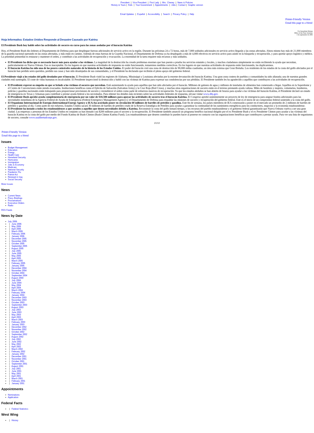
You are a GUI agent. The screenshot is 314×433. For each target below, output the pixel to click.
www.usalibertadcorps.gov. (43, 117)
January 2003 (18, 324)
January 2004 (18, 295)
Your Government (144, 5)
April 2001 (16, 376)
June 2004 (16, 283)
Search (166, 14)
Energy (11, 152)
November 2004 (19, 270)
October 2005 (18, 243)
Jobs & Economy (16, 165)
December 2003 (19, 297)
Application (13, 397)
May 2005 (16, 256)
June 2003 (16, 312)
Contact (182, 5)
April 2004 (16, 287)
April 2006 (16, 229)
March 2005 (17, 261)
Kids (130, 5)
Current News (14, 195)
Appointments (161, 5)
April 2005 (16, 258)
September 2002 (19, 334)
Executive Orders (16, 203)
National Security (16, 169)
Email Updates (127, 14)
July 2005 (16, 251)
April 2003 (16, 317)
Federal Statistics (20, 409)
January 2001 (18, 383)
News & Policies (185, 2)
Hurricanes (13, 160)
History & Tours (118, 5)
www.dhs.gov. (210, 94)
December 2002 (19, 327)
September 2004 (19, 275)
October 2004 (18, 273)
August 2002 (17, 337)
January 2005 (18, 265)
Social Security (15, 179)
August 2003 (17, 307)
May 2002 (16, 344)
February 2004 (18, 292)
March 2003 (17, 319)
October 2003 (18, 302)
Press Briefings (15, 198)
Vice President (140, 2)
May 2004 (16, 285)
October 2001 (18, 361)
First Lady (154, 2)
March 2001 (17, 378)
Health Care (13, 155)
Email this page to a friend (298, 22)
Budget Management (17, 147)
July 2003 (16, 310)
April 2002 (16, 346)
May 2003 (16, 314)
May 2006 (16, 226)
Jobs (173, 5)
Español (141, 14)
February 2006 (18, 234)
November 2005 (19, 241)
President (125, 2)
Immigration (13, 162)
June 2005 (16, 253)
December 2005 (19, 238)
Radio (10, 205)
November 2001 (19, 359)
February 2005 (18, 263)
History (15, 420)
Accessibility (154, 14)
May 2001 (16, 373)
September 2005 (19, 246)
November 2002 (19, 329)
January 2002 (18, 354)
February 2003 (18, 322)
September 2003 (19, 305)
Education (12, 150)
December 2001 (19, 356)
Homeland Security (17, 157)
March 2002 (17, 349)
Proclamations (14, 200)
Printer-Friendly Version (297, 19)
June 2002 (16, 341)
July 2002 (16, 339)
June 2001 (16, 371)
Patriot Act (13, 174)
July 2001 (16, 368)
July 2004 (16, 280)
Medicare (12, 167)
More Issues (7, 184)
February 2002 (18, 351)
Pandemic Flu (14, 172)
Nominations (14, 395)
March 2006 (17, 231)
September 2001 (19, 364)
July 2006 (12, 221)
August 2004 (17, 278)
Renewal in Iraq (15, 177)
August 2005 (17, 248)
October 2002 (18, 332)
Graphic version (195, 5)
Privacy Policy (180, 14)
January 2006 (18, 236)
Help (192, 14)
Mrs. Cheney (168, 2)
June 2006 (16, 224)
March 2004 (17, 290)
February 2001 (18, 381)
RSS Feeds (6, 210)
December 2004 (19, 268)
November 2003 (19, 300)
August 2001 (17, 366)
